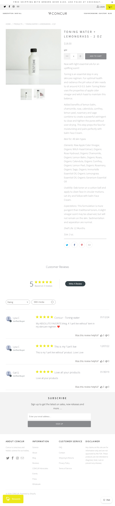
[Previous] (9, 56)
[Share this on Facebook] (74, 245)
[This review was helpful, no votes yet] (101, 335)
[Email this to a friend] (89, 245)
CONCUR (15, 493)
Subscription (8, 13)
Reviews (35, 463)
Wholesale (36, 484)
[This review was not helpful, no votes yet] (106, 335)
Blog (110, 13)
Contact (62, 452)
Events (35, 473)
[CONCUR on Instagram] (13, 7)
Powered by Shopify (28, 493)
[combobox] (18, 302)
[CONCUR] (57, 14)
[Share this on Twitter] (67, 245)
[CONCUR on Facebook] (9, 7)
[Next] (58, 56)
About (34, 452)
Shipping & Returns (66, 458)
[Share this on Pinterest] (82, 245)
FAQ (60, 447)
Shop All (18, 13)
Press (34, 479)
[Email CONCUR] (18, 7)
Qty (65, 50)
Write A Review (75, 283)
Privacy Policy (64, 463)
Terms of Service (65, 468)
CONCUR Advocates (40, 468)
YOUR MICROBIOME (91, 13)
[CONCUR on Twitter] (5, 7)
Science (35, 447)
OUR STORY (103, 13)
